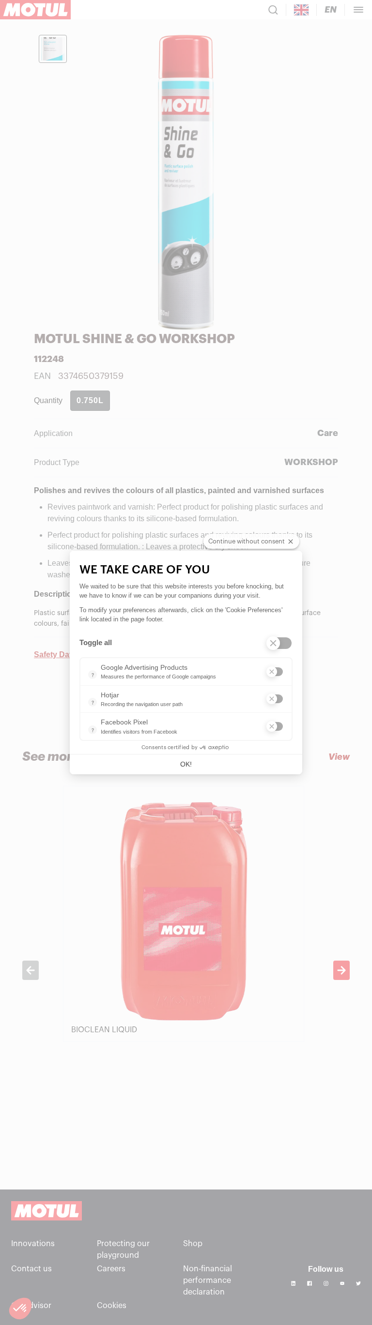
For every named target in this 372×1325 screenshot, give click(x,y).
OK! (186, 764)
